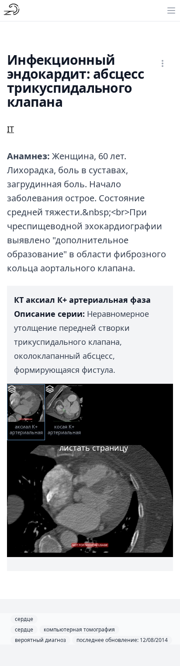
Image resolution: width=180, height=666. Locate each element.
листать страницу (93, 447)
